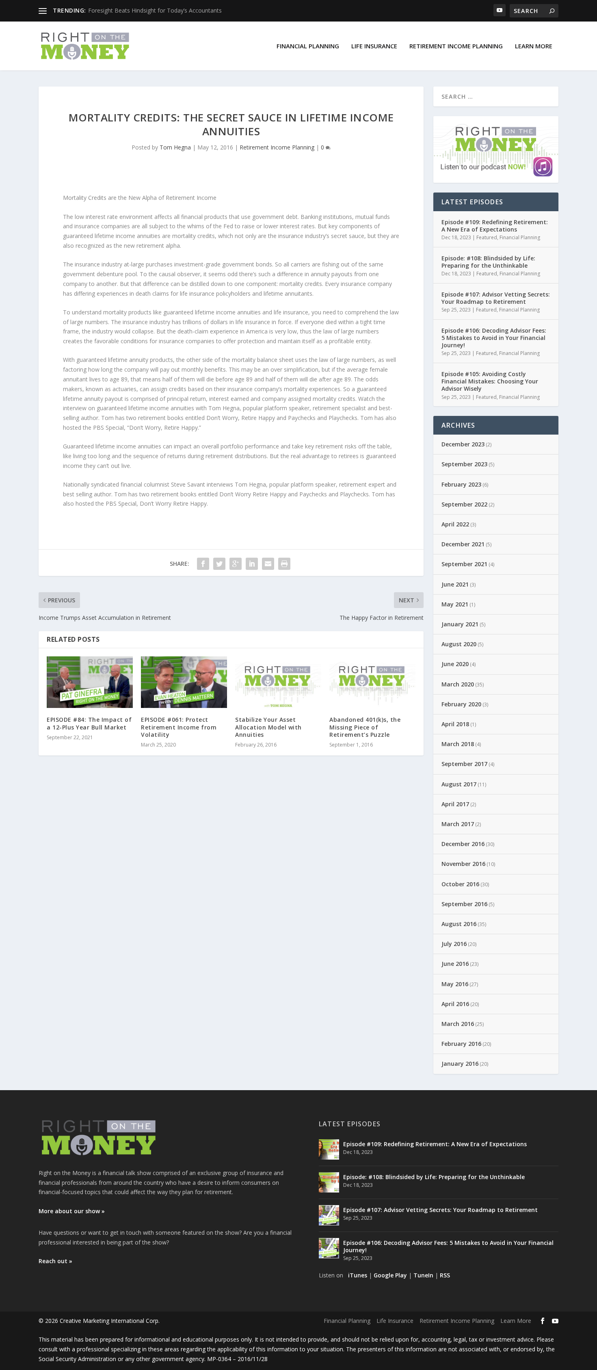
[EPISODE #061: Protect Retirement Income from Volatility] (184, 682)
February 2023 (461, 484)
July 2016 (454, 944)
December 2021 (463, 544)
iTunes (357, 1275)
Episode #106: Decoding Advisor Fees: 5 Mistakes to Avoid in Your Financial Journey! (493, 338)
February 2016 (461, 1044)
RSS (445, 1275)
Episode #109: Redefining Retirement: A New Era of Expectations (494, 225)
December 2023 (463, 444)
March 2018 (457, 744)
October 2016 (460, 884)
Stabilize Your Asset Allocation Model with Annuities (268, 727)
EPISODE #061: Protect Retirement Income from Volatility (178, 727)
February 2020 (461, 704)
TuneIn (423, 1275)
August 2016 (458, 924)
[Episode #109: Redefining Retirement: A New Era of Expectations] (329, 1149)
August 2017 (458, 784)
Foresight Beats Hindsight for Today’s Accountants (155, 10)
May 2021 (454, 604)
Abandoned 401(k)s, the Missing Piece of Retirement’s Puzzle (364, 727)
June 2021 (455, 584)
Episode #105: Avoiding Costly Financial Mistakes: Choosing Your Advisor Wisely (489, 381)
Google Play (390, 1275)
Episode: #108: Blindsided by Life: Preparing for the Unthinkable (488, 261)
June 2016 (455, 963)
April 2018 (455, 724)
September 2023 (464, 464)
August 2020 (458, 644)
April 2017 (455, 804)
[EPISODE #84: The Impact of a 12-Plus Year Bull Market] (90, 682)
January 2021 (459, 624)
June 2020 (455, 664)
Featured (486, 237)
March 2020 (457, 684)
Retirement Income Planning (456, 46)
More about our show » (72, 1211)
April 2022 (455, 524)
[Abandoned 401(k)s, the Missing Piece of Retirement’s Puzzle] (372, 682)
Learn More (533, 46)
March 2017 (457, 824)
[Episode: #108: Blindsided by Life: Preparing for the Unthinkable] (329, 1182)
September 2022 (464, 504)
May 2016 (454, 984)
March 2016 (457, 1024)
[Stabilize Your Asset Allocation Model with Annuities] (278, 682)
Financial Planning (308, 46)
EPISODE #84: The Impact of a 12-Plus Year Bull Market (89, 723)
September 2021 (464, 564)
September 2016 (464, 904)
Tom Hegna (175, 147)
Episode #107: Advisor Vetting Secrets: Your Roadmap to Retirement (495, 297)
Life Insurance (374, 46)
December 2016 (463, 844)
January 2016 (459, 1063)
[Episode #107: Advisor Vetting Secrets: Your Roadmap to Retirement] (329, 1215)
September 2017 (464, 764)
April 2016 (455, 1004)
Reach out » (55, 1261)
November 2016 (463, 864)
